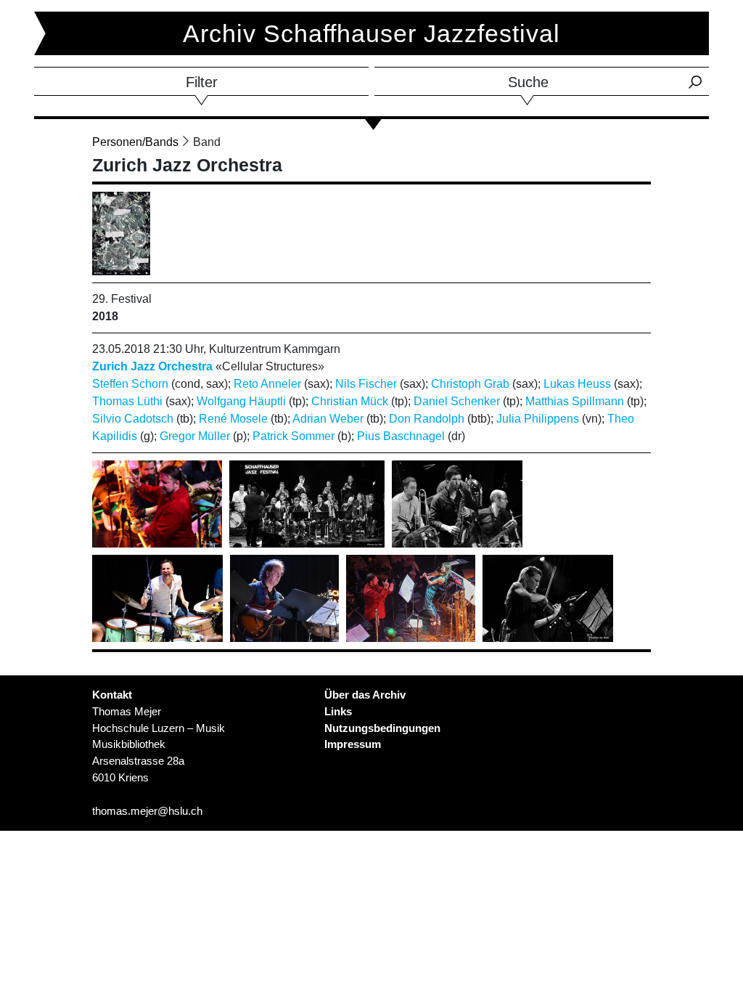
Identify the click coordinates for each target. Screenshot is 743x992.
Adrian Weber (328, 418)
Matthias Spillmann (574, 401)
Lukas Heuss (577, 384)
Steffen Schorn (130, 384)
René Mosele (233, 418)
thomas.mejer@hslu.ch (147, 811)
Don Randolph (426, 418)
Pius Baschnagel (401, 436)
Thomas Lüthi (127, 401)
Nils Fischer (366, 384)
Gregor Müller (195, 436)
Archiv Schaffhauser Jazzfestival (371, 33)
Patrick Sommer (293, 436)
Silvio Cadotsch (132, 418)
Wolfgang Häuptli (241, 401)
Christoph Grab (470, 384)
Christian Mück (349, 401)
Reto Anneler (267, 384)
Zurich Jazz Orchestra (152, 366)
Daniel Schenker (457, 401)
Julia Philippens (537, 418)
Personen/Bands (135, 142)
